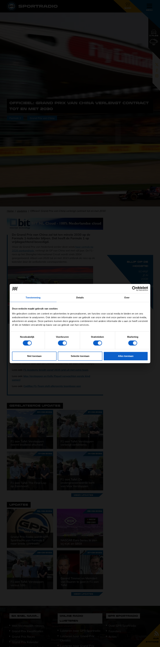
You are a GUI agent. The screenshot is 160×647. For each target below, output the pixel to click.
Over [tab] (127, 297)
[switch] (62, 343)
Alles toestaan (125, 356)
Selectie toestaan (80, 356)
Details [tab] (80, 297)
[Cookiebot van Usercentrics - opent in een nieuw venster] (134, 288)
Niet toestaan (34, 356)
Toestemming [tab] (33, 297)
